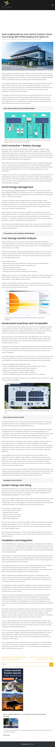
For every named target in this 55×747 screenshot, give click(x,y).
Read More (7, 735)
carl (7, 39)
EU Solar (32, 744)
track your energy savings (27, 251)
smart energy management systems (15, 190)
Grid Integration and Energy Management (19, 39)
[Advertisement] (27, 21)
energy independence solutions (10, 494)
